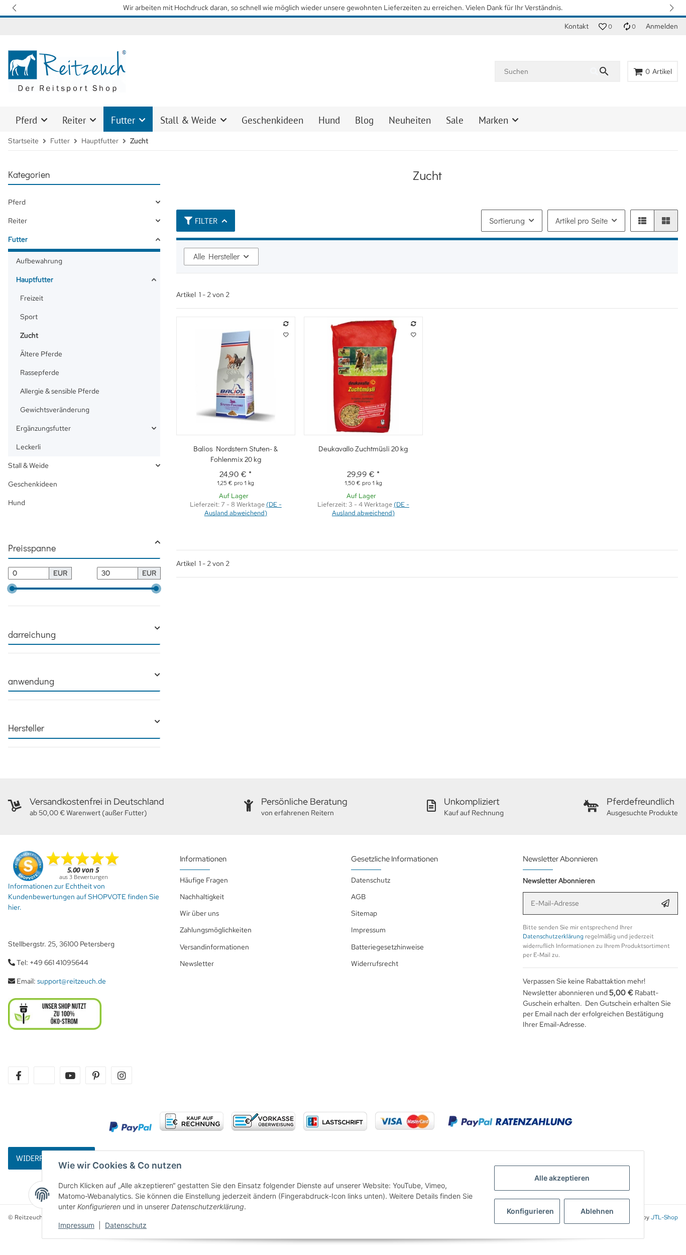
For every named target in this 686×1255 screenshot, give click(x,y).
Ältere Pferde (41, 353)
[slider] (12, 588)
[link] (84, 202)
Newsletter (197, 963)
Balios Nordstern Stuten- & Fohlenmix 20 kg (235, 453)
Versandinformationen (214, 946)
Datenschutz (126, 1225)
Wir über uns (199, 913)
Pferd (17, 202)
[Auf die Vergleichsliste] (286, 324)
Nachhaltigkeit (202, 896)
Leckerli (28, 446)
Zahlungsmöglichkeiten (216, 929)
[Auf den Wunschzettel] (286, 335)
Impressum (76, 1225)
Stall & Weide (28, 465)
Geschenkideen (32, 484)
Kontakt (576, 26)
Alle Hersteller (216, 256)
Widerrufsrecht (374, 963)
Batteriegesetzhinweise (387, 946)
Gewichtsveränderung (54, 409)
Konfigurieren (530, 1211)
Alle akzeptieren (562, 1178)
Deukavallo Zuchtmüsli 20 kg (363, 448)
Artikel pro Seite (581, 220)
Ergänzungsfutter (43, 428)
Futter (18, 239)
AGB (358, 896)
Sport (29, 316)
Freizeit (31, 298)
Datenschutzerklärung (553, 936)
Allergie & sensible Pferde (59, 391)
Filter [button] (206, 220)
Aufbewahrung (39, 260)
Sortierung (507, 220)
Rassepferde (39, 372)
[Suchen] (604, 71)
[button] (15, 8)
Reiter (17, 220)
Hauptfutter (34, 279)
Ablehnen (597, 1211)
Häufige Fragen (204, 880)
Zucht (29, 335)
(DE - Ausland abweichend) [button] (243, 508)
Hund (16, 502)
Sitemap (364, 913)
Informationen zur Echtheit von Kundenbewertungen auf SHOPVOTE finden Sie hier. (83, 897)
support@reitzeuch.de (71, 981)
